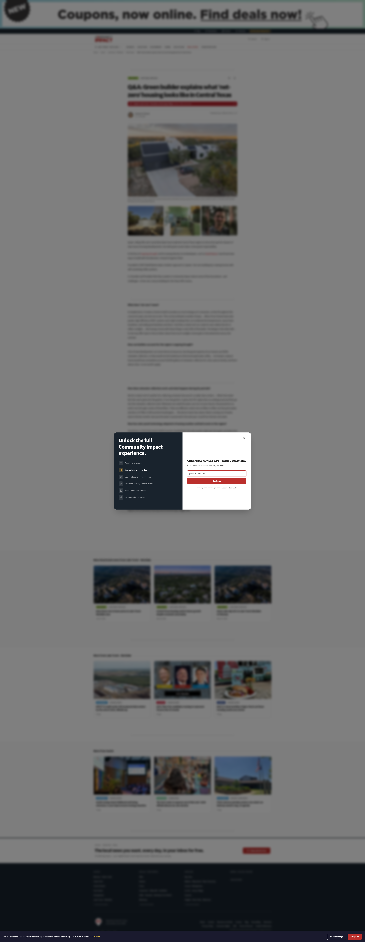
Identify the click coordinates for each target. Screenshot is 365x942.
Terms (224, 488)
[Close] (244, 438)
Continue (217, 481)
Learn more (95, 937)
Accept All (354, 937)
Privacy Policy (233, 488)
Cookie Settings (336, 937)
